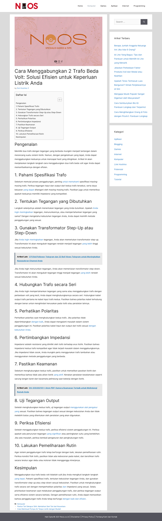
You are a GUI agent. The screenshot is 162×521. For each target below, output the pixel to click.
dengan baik (37, 322)
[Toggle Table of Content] (58, 100)
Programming (139, 6)
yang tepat (20, 479)
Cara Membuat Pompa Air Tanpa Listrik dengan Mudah (39, 509)
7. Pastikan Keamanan (25, 124)
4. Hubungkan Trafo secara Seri (29, 115)
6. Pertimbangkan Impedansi (28, 121)
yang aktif (58, 375)
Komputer (92, 6)
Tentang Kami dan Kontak (106, 517)
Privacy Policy (88, 517)
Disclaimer (75, 517)
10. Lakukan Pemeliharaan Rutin (30, 134)
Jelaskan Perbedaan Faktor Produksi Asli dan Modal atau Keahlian (128, 72)
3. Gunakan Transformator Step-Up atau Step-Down (38, 112)
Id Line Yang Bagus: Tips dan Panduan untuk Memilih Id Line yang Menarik (129, 59)
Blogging (118, 144)
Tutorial (117, 179)
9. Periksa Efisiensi (24, 131)
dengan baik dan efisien (74, 499)
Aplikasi (114, 6)
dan (64, 487)
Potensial (118, 169)
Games (103, 6)
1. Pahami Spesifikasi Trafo (27, 106)
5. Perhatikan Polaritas (26, 118)
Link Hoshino (120, 164)
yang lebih (87, 243)
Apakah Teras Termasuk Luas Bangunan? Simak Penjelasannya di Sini (130, 85)
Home (80, 6)
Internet (125, 6)
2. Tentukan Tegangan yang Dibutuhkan (33, 109)
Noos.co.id (64, 517)
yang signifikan (54, 434)
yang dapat (28, 190)
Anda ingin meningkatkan (31, 239)
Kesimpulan (21, 137)
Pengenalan (21, 103)
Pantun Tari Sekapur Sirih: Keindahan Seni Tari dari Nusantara (41, 506)
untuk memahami (70, 182)
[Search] (144, 22)
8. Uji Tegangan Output (26, 128)
